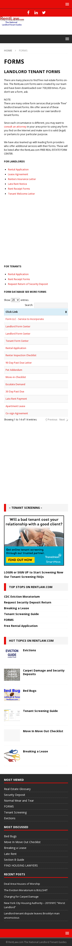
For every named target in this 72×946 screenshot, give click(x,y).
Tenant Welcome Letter (21, 193)
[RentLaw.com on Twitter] (43, 13)
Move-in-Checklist (16, 377)
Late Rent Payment (16, 398)
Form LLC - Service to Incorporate (25, 319)
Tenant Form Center (17, 341)
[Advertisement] (36, 230)
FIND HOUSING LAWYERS (21, 865)
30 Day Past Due (15, 391)
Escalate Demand (15, 384)
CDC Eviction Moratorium (22, 596)
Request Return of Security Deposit (28, 284)
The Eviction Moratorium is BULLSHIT (26, 890)
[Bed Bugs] (12, 695)
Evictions (29, 650)
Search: (29, 305)
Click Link (12, 312)
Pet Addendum (14, 370)
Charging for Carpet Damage (21, 896)
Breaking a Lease (16, 608)
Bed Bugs (29, 691)
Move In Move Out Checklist (43, 731)
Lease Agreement (18, 174)
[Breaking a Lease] (12, 756)
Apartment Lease (15, 406)
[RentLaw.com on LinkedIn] (36, 13)
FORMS (9, 620)
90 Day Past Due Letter (19, 362)
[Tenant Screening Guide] (12, 715)
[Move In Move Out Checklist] (12, 735)
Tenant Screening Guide (21, 614)
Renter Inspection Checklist (21, 355)
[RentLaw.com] (12, 24)
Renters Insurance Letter (22, 179)
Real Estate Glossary (17, 789)
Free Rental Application (21, 626)
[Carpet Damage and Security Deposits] (12, 675)
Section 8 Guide (14, 860)
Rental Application (18, 169)
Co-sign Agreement (17, 413)
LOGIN (8, 572)
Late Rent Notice (17, 184)
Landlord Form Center (18, 326)
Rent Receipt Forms (19, 188)
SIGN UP (23, 572)
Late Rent (10, 854)
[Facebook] (28, 13)
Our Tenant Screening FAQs (24, 577)
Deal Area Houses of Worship (22, 884)
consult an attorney (15, 126)
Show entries (16, 300)
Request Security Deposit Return (27, 602)
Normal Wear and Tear (19, 800)
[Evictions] (12, 654)
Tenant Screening (15, 812)
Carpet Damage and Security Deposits (44, 672)
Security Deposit (14, 795)
